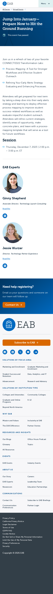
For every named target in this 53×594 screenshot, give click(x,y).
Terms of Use (8, 528)
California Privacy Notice (13, 521)
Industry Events (34, 463)
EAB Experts (8, 482)
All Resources (8, 450)
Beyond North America (12, 407)
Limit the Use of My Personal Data (17, 540)
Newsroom (7, 487)
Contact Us (7, 500)
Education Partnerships (37, 487)
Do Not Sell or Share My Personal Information (22, 537)
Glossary (6, 444)
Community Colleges (37, 395)
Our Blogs (7, 439)
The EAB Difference (11, 426)
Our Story (7, 477)
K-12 (30, 400)
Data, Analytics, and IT (37, 374)
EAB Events (7, 463)
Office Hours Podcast (37, 439)
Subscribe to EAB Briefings (39, 500)
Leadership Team (35, 482)
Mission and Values (11, 421)
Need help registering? (18, 286)
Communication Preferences (9, 507)
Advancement (8, 381)
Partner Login (33, 505)
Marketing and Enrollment (14, 367)
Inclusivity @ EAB (35, 421)
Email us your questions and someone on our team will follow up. (25, 294)
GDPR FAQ (7, 531)
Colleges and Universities (13, 395)
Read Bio (6, 209)
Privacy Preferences (11, 543)
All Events (6, 9)
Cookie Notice (9, 534)
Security (6, 546)
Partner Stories (34, 426)
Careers (31, 477)
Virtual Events (18, 9)
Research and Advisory (37, 381)
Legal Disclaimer (10, 524)
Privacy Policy (9, 518)
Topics (30, 444)
